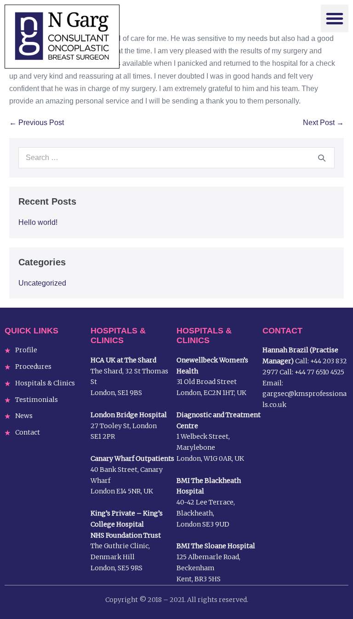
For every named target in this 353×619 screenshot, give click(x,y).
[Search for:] (176, 157)
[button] (334, 18)
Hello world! (37, 222)
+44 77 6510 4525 (319, 372)
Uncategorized (42, 283)
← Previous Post (36, 122)
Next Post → (323, 122)
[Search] (321, 157)
